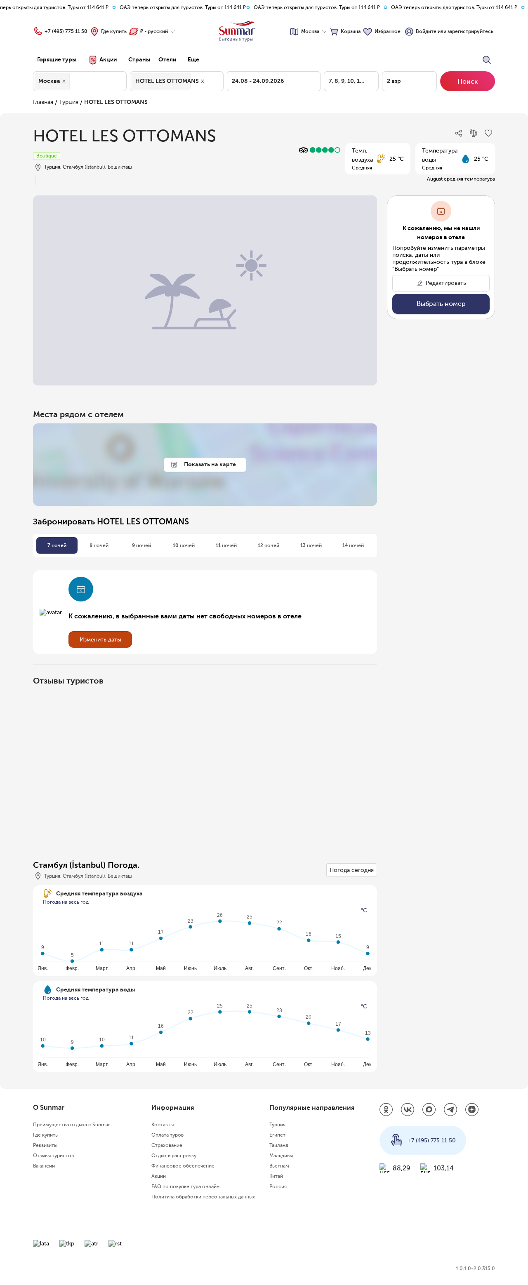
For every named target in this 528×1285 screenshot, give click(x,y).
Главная (43, 102)
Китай (276, 1176)
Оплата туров (167, 1135)
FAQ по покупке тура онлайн (185, 1186)
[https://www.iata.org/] (41, 1243)
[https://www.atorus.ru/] (91, 1243)
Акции (158, 1176)
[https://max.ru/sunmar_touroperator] (429, 1110)
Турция (68, 102)
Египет (277, 1135)
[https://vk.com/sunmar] (407, 1110)
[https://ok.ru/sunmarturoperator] (386, 1110)
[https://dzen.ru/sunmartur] (471, 1110)
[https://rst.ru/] (115, 1243)
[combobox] (74, 81)
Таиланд (278, 1145)
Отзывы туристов (53, 1155)
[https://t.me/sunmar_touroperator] (450, 1110)
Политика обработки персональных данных (203, 1197)
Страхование (166, 1145)
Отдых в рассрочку (173, 1155)
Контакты (162, 1125)
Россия (278, 1186)
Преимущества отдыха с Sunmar (71, 1125)
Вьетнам (279, 1166)
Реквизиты (45, 1145)
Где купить (114, 31)
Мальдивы (281, 1155)
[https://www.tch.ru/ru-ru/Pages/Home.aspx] (66, 1243)
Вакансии (44, 1166)
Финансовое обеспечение (182, 1166)
